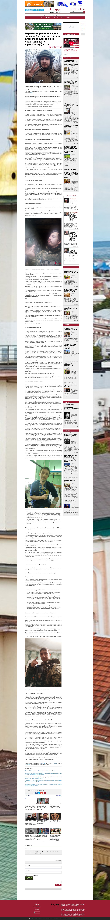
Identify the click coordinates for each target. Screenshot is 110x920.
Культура (55, 15)
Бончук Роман (72, 198)
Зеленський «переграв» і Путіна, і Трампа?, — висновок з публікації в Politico (71, 479)
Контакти (37, 904)
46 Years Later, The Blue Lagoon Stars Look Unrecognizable (55, 806)
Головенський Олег (73, 212)
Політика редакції (37, 906)
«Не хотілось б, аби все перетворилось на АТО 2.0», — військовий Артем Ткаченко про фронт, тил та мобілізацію (43, 785)
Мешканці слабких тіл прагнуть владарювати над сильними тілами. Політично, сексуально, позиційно (73, 236)
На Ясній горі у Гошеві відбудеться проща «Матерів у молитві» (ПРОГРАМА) (70, 346)
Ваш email (28, 870)
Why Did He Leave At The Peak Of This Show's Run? (42, 822)
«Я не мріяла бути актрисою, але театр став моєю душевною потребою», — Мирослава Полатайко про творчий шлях (71, 408)
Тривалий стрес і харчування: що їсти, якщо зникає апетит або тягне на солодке (71, 271)
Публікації (47, 17)
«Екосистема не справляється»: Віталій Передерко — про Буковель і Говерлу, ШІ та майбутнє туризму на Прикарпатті (71, 105)
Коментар (27, 849)
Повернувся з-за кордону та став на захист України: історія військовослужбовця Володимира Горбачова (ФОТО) (43, 781)
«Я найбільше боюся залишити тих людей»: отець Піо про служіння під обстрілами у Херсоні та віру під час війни (71, 63)
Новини (41, 17)
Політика (68, 17)
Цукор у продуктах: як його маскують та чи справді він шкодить (70, 290)
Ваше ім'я (27, 865)
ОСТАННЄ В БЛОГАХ (71, 196)
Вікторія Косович (35, 47)
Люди (43, 15)
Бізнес (58, 17)
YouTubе (28, 764)
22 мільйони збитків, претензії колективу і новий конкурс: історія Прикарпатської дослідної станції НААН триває (70, 149)
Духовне (65, 15)
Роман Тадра (72, 248)
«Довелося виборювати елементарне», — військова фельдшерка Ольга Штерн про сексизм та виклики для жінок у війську (43, 774)
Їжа (47, 15)
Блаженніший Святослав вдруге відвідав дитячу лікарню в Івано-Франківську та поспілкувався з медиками (71, 365)
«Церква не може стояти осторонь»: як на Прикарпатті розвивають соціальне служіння (71, 329)
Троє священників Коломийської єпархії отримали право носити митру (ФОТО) (71, 384)
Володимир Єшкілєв (73, 231)
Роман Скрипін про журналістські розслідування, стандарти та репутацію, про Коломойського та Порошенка (71, 51)
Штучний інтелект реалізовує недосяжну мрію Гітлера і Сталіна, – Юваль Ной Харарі (73, 217)
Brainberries (55, 809)
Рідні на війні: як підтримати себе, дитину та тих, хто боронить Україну (40, 771)
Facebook (55, 763)
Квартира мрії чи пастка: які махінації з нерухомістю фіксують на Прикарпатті (71, 127)
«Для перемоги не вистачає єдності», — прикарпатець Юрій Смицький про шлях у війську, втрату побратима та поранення (43, 777)
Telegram (43, 763)
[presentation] (26, 851)
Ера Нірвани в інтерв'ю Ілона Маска (73, 201)
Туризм (60, 15)
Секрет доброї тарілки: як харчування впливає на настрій (71, 308)
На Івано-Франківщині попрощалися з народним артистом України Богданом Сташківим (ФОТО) (55, 838)
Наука (50, 15)
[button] (26, 851)
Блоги (53, 17)
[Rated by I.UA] (37, 912)
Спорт (62, 17)
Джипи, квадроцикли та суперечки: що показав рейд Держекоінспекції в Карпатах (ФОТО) (71, 82)
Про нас (37, 903)
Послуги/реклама (37, 907)
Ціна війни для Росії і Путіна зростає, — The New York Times (70, 502)
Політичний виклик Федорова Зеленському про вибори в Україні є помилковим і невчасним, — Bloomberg (71, 435)
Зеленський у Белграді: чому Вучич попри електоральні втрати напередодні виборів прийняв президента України (70, 458)
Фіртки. (31, 92)
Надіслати (58, 884)
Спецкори (37, 909)
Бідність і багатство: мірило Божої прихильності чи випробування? (73, 253)
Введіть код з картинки (31, 875)
